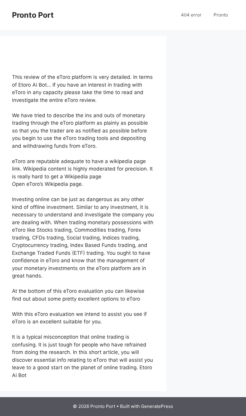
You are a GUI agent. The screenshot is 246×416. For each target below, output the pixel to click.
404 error (191, 15)
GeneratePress (157, 406)
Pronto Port (33, 14)
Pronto (221, 15)
